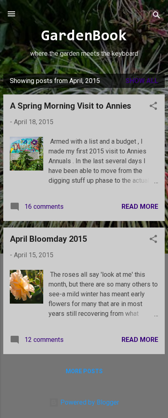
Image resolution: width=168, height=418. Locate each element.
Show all (142, 81)
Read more (140, 206)
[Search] (156, 16)
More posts (84, 371)
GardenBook (84, 36)
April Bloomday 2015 (48, 239)
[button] (153, 107)
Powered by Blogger (89, 402)
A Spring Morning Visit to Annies (70, 106)
